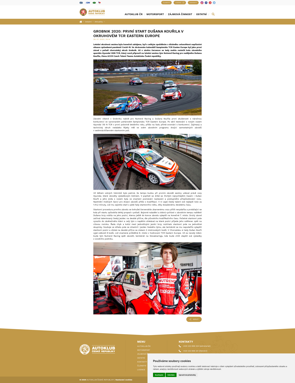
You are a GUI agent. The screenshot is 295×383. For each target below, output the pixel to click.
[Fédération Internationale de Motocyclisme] (88, 2)
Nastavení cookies (123, 380)
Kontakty (193, 2)
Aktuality (99, 22)
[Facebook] (206, 2)
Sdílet (196, 319)
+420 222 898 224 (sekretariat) (197, 346)
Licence (178, 2)
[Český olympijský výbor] (100, 2)
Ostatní (201, 14)
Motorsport (155, 14)
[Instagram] (202, 2)
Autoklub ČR (134, 14)
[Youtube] (210, 2)
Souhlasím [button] (159, 375)
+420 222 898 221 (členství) (195, 351)
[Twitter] (214, 2)
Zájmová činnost (180, 14)
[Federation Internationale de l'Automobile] (81, 2)
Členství (166, 2)
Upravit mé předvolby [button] (187, 375)
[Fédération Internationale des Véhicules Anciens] (94, 2)
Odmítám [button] (171, 375)
